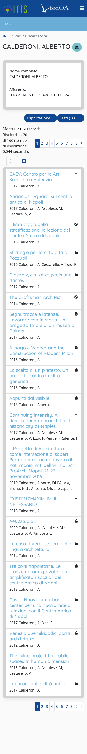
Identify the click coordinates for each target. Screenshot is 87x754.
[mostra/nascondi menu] (82, 8)
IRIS (6, 36)
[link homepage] (17, 8)
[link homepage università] (56, 8)
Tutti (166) (69, 118)
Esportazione (39, 118)
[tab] (12, 161)
